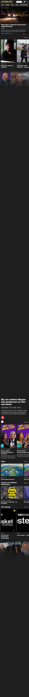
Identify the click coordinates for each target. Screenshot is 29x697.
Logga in (19, 1)
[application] (14, 15)
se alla (26, 37)
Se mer (24, 33)
